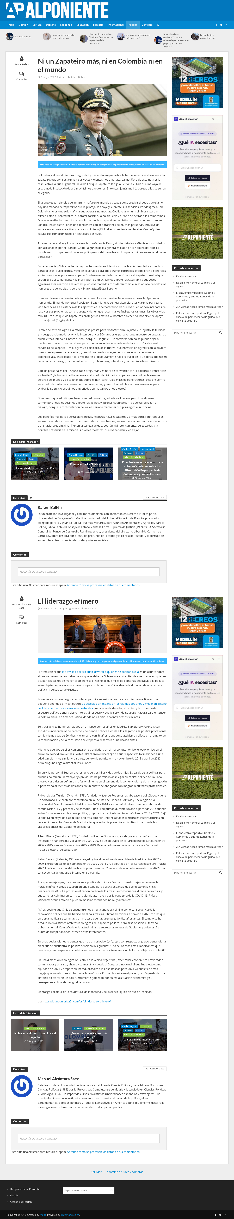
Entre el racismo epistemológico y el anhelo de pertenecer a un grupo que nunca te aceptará (176, 40)
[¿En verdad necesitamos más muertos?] (120, 36)
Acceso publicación (21, 1201)
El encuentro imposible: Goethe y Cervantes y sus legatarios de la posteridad (101, 39)
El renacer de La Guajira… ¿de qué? (88, 466)
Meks (43, 1214)
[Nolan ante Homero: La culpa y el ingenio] (46, 36)
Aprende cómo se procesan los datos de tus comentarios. (103, 585)
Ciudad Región (22, 455)
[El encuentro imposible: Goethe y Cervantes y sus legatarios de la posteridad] (83, 39)
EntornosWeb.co (70, 1214)
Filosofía (98, 24)
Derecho (51, 24)
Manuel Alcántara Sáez (21, 606)
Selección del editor (26, 463)
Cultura (37, 24)
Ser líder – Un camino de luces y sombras (117, 1172)
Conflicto (147, 24)
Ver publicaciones (155, 497)
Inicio (11, 24)
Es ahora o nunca (23, 36)
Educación (83, 24)
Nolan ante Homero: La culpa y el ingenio (63, 36)
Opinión (23, 24)
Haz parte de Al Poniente (25, 1189)
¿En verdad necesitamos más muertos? (138, 36)
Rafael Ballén (21, 64)
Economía (66, 24)
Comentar (21, 79)
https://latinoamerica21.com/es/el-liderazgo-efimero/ (76, 1001)
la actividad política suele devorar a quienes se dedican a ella (100, 672)
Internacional (116, 24)
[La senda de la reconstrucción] (194, 36)
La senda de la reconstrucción (207, 36)
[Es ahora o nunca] (9, 36)
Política (132, 24)
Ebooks (14, 1195)
